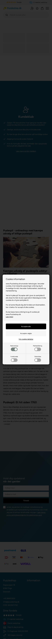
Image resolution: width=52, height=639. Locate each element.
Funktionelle (14, 356)
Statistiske (37, 356)
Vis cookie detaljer (26, 339)
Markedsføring (37, 346)
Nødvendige (14, 346)
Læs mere (9, 317)
